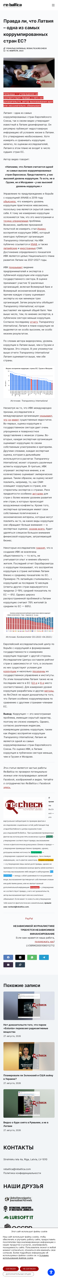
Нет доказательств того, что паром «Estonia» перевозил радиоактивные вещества (25, 1028)
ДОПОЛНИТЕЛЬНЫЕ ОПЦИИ (18, 1274)
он (9, 419)
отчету (34, 321)
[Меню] (53, 5)
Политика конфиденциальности (22, 1173)
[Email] (8, 964)
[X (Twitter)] (20, 957)
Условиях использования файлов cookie (26, 1256)
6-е (42, 682)
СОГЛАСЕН (11, 1269)
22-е (34, 682)
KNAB (34, 244)
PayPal (29, 918)
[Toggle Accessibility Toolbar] (51, 1272)
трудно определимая (15, 220)
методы (49, 690)
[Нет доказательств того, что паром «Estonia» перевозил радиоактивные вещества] (28, 1006)
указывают (46, 415)
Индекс (41, 228)
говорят (40, 547)
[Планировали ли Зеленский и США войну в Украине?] (28, 1056)
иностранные (28, 248)
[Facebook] (8, 957)
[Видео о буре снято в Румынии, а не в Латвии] (28, 1103)
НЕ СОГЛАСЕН (29, 1269)
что (5, 419)
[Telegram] (44, 957)
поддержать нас (44, 941)
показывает (16, 267)
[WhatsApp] (32, 957)
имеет (15, 419)
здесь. (7, 787)
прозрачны (38, 671)
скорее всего (37, 528)
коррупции (9, 671)
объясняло (9, 201)
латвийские (10, 248)
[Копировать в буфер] (20, 964)
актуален (37, 493)
